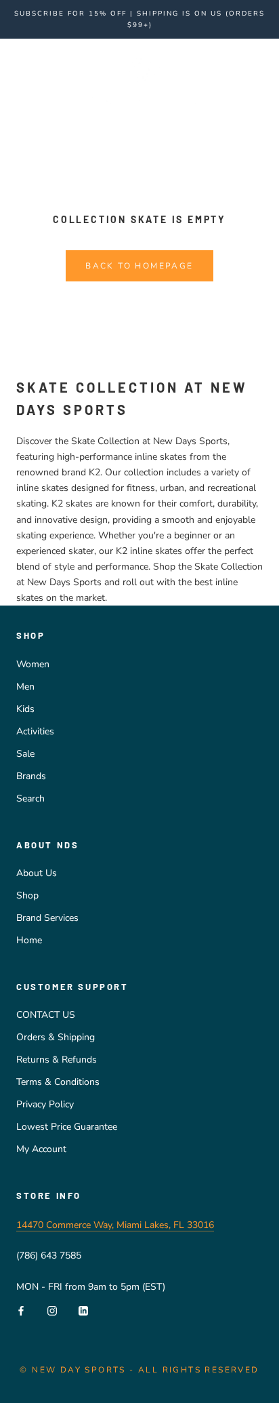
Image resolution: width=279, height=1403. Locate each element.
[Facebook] (21, 1310)
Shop (27, 895)
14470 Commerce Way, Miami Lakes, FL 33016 (115, 1225)
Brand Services (47, 917)
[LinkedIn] (83, 1310)
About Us (36, 873)
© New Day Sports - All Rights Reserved (139, 1369)
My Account (41, 1149)
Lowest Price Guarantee (66, 1126)
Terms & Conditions (58, 1081)
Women (32, 664)
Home (29, 940)
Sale (25, 753)
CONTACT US (45, 1014)
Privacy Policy (45, 1104)
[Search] (237, 77)
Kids (25, 709)
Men (25, 686)
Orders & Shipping (55, 1037)
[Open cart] (261, 77)
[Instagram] (52, 1310)
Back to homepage (139, 265)
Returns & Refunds (56, 1059)
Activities (35, 731)
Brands (31, 776)
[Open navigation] (19, 78)
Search (30, 798)
